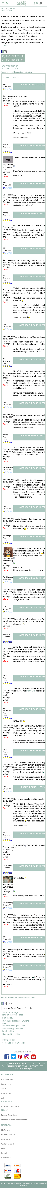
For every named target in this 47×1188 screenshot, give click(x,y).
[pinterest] (20, 1057)
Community (11, 8)
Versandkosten (8, 1135)
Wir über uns (7, 1080)
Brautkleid (30, 691)
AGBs (3, 1089)
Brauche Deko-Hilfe (11, 1034)
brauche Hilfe (8, 1018)
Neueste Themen (10, 66)
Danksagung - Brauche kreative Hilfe (12, 1030)
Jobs (3, 1098)
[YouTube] (33, 1057)
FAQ (3, 1148)
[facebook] (7, 1057)
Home (3, 8)
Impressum (6, 1084)
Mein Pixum (18, 176)
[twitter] (13, 1057)
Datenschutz (7, 1093)
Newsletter (6, 1158)
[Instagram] (27, 1057)
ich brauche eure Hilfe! (12, 1015)
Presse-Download (9, 1115)
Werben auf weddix (10, 1106)
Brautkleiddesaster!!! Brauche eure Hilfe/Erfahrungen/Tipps (15, 1023)
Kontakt (4, 1153)
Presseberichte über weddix (14, 1120)
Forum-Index (6, 72)
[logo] (24, 5)
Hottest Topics (9, 69)
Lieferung (5, 1130)
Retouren (5, 1139)
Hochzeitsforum (6, 10)
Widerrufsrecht (8, 1144)
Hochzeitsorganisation (22, 72)
